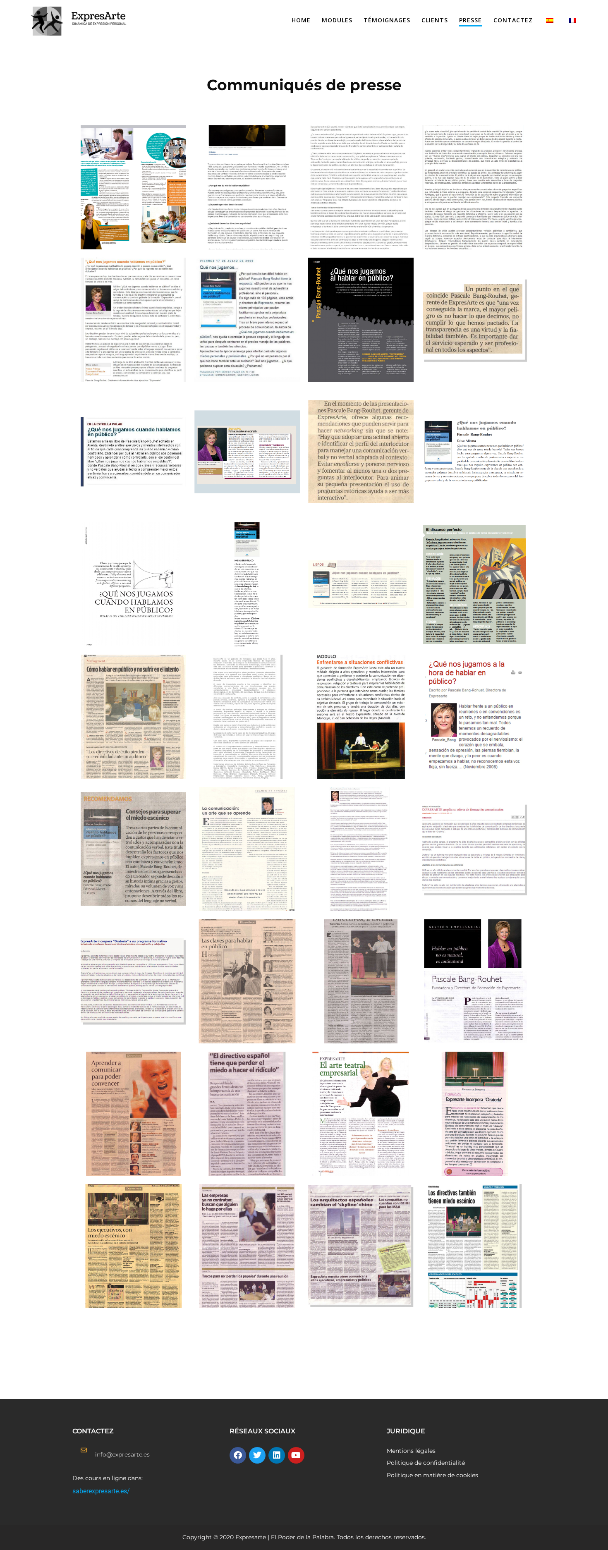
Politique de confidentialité (426, 1462)
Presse (470, 20)
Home (301, 20)
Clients (434, 20)
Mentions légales (411, 1450)
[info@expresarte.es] (84, 1450)
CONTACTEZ (513, 20)
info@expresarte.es (122, 1454)
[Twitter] (257, 1455)
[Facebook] (238, 1455)
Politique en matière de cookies (432, 1475)
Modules (337, 20)
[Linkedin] (276, 1455)
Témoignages (387, 20)
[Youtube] (296, 1455)
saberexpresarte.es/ (101, 1491)
